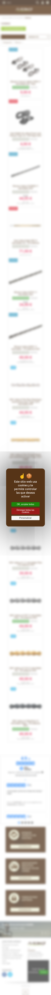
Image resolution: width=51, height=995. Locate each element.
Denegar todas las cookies (25, 511)
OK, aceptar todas (25, 504)
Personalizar (25, 518)
